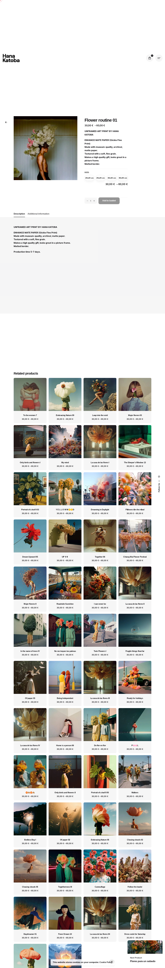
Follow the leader (135, 887)
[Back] (6, 122)
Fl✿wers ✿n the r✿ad (135, 510)
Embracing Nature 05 (100, 840)
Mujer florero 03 (135, 415)
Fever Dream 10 (65, 934)
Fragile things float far (135, 651)
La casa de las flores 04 (100, 934)
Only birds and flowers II (65, 793)
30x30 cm (112, 178)
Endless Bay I (30, 840)
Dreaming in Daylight (100, 510)
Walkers (134, 793)
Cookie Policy (105, 962)
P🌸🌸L (134, 745)
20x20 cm (89, 178)
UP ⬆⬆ (65, 557)
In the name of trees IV (30, 651)
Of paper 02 (65, 840)
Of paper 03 (30, 698)
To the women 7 (30, 415)
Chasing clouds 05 (30, 887)
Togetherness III (65, 887)
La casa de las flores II (135, 604)
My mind (65, 462)
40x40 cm (123, 178)
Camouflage (100, 887)
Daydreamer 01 (30, 934)
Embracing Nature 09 (65, 415)
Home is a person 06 (65, 745)
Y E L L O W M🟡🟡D (65, 510)
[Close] (111, 961)
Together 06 (100, 557)
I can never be (100, 604)
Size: (87, 172)
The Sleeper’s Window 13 (135, 462)
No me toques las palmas (65, 651)
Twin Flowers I (100, 651)
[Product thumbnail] (30, 394)
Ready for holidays (135, 698)
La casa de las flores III (100, 698)
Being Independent (65, 698)
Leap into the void (100, 415)
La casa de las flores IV (30, 745)
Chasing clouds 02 (135, 840)
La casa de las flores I (100, 462)
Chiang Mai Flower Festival (135, 557)
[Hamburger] (159, 58)
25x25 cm (100, 178)
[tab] (19, 213)
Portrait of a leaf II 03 (30, 510)
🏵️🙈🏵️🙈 (30, 793)
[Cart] (149, 58)
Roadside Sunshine (65, 604)
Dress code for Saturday (134, 934)
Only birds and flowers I (30, 462)
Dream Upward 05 (30, 557)
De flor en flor (100, 745)
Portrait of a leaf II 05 (100, 793)
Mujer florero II (30, 604)
